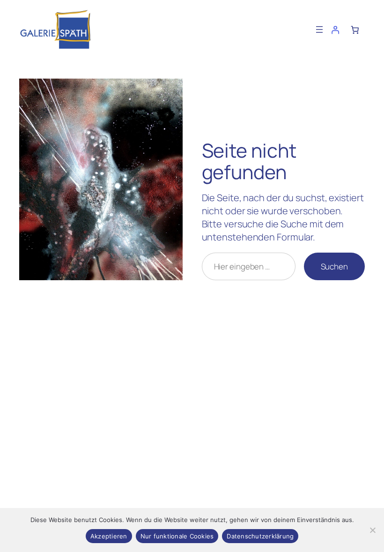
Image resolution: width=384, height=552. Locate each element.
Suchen (334, 266)
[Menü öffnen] (319, 29)
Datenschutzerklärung (260, 536)
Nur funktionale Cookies (177, 536)
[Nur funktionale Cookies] (372, 530)
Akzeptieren (108, 536)
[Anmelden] (335, 29)
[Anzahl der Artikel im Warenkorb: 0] (355, 29)
